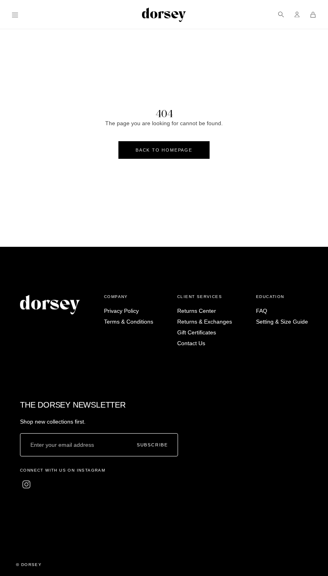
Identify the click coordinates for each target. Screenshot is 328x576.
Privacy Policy (121, 311)
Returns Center (196, 311)
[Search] (281, 15)
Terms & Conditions (128, 321)
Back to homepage (164, 150)
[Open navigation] (15, 15)
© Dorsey (29, 564)
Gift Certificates (196, 332)
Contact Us (191, 343)
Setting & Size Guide (282, 321)
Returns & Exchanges (204, 321)
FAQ (261, 311)
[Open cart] (313, 15)
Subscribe (152, 444)
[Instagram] (26, 484)
